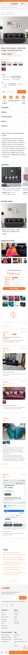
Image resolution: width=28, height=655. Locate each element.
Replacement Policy (6, 639)
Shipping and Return (6, 637)
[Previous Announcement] (2, 1)
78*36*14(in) (20, 84)
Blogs (15, 617)
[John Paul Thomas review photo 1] (14, 393)
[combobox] (14, 7)
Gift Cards (16, 621)
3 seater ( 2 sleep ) (16, 76)
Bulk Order (16, 623)
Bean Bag (3, 619)
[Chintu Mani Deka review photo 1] (14, 431)
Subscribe (23, 597)
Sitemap (16, 646)
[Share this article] (2, 652)
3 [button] (14, 542)
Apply (21, 91)
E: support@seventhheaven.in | (9, 601)
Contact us (16, 635)
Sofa (2, 612)
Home (2, 12)
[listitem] (14, 1)
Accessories (4, 628)
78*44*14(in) (5, 87)
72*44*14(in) (12, 84)
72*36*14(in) (5, 84)
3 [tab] (13, 45)
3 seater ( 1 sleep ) (6, 76)
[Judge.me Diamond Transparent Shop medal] (13, 315)
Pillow (2, 623)
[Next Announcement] (26, 1)
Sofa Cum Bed (5, 617)
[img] (6, 332)
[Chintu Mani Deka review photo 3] (8, 442)
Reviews (16, 614)
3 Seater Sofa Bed (9, 12)
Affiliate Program (18, 639)
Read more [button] (5, 464)
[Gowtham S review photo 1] (14, 504)
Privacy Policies (5, 635)
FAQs (15, 637)
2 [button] (12, 542)
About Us (16, 612)
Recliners (3, 621)
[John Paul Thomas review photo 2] (4, 402)
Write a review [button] (14, 288)
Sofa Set (3, 614)
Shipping (9, 55)
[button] (4, 52)
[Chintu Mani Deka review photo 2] (4, 442)
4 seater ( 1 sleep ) (6, 79)
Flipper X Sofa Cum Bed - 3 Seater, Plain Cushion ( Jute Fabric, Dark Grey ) (11, 230)
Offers (15, 619)
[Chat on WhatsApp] (25, 647)
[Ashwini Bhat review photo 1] (14, 361)
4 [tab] (14, 45)
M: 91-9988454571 (21, 601)
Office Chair (4, 626)
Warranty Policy (5, 641)
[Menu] (1, 3)
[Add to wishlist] (6, 652)
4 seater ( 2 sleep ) (15, 79)
